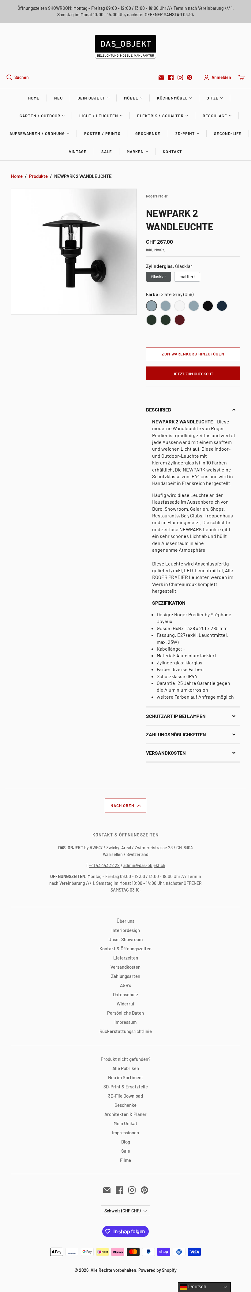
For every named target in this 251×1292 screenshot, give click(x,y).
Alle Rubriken (125, 1068)
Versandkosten (125, 967)
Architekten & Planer (125, 1114)
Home (33, 98)
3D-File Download (125, 1096)
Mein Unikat (125, 1123)
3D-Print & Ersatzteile (125, 1086)
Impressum (125, 1022)
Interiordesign (125, 930)
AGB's (125, 985)
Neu (58, 98)
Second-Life (228, 133)
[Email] (161, 77)
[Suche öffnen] (9, 77)
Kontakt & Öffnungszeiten (125, 948)
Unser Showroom (125, 939)
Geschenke (147, 133)
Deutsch (196, 1286)
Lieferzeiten (125, 957)
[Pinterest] (189, 77)
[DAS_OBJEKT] (125, 46)
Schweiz (122, 1210)
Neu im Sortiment (125, 1077)
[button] (193, 409)
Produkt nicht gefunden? (125, 1059)
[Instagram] (180, 77)
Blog (125, 1141)
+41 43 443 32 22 (104, 865)
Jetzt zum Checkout (193, 373)
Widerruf (126, 1003)
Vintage (78, 151)
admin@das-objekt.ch (144, 865)
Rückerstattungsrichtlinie (125, 1031)
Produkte (38, 176)
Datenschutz (125, 994)
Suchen (21, 77)
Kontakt (172, 151)
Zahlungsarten (125, 976)
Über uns (125, 921)
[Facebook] (171, 77)
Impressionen (125, 1132)
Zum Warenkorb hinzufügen (193, 353)
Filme (125, 1160)
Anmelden (221, 77)
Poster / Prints (102, 133)
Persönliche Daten (125, 1013)
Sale (106, 151)
